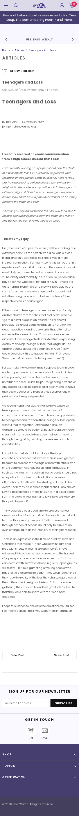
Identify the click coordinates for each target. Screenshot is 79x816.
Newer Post (61, 655)
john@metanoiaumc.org (19, 126)
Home (6, 50)
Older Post (18, 655)
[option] (39, 39)
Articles (19, 50)
